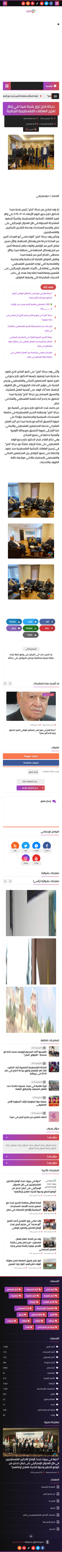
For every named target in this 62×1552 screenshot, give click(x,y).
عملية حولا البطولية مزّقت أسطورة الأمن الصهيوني (27, 1103)
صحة (53, 1404)
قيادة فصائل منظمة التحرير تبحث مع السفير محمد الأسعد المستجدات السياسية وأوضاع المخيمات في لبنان (23, 1206)
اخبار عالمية (31, 1296)
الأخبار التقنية (49, 1302)
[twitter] (46, 3)
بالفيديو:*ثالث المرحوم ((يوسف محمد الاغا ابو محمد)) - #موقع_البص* (25, 1053)
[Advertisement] (31, 47)
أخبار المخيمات (32, 1289)
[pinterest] (33, 3)
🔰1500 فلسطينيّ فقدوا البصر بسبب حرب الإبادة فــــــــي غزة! (31, 306)
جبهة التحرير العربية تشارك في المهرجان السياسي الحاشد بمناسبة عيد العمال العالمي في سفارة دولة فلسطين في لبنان (30, 341)
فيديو (21, 1314)
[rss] (28, 3)
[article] (31, 653)
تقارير (52, 1314)
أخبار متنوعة (49, 1296)
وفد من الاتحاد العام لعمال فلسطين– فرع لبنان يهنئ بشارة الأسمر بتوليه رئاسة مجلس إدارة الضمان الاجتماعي (33, 1244)
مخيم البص (17, 1542)
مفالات (38, 1321)
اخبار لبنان (51, 1368)
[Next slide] (5, 683)
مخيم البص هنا (49, 1522)
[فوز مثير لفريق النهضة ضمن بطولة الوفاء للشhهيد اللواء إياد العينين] (49, 1264)
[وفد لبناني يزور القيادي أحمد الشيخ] (49, 1224)
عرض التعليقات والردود (30, 788)
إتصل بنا (52, 1501)
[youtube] (42, 3)
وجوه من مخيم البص (46, 1327)
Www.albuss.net (51, 1472)
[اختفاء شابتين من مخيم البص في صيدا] (54, 1116)
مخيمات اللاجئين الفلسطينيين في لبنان (39, 1515)
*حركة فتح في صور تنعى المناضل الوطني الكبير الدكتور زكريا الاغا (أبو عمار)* (32, 295)
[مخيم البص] (31, 11)
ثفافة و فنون (36, 1314)
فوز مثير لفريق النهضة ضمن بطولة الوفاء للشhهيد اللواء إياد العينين (23, 1262)
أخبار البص (50, 1289)
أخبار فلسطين (31, 123)
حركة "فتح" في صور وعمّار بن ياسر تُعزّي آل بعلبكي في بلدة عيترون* (29, 317)
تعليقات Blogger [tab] (31, 756)
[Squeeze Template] (47, 1542)
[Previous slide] (10, 881)
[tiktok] (37, 3)
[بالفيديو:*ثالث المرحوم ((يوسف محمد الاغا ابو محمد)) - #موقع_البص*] (54, 1051)
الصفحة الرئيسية (47, 123)
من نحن (52, 1529)
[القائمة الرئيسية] (7, 86)
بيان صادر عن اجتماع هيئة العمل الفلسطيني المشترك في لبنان (29, 328)
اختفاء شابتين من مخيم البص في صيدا (28, 1117)
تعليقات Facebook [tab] (31, 763)
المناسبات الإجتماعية (46, 1308)
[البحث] (5, 3)
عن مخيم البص (49, 1494)
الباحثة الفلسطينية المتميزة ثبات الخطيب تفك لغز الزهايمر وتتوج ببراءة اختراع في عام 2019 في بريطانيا (26, 1070)
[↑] (31, 1536)
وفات (27, 1327)
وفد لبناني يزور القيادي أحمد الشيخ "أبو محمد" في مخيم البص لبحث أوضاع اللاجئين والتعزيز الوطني (24, 1224)
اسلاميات (14, 1296)
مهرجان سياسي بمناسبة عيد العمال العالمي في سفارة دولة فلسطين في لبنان (31, 355)
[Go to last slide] (10, 683)
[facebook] (51, 3)
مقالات (24, 1321)
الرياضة (33, 1302)
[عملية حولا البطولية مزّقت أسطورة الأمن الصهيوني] (54, 1101)
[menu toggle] (57, 3)
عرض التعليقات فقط (30, 781)
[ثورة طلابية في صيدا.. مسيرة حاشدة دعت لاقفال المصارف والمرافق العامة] (54, 1085)
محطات (51, 1321)
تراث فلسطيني (22, 1308)
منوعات (10, 1321)
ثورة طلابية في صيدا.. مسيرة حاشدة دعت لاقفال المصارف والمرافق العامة (27, 1087)
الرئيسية (49, 86)
